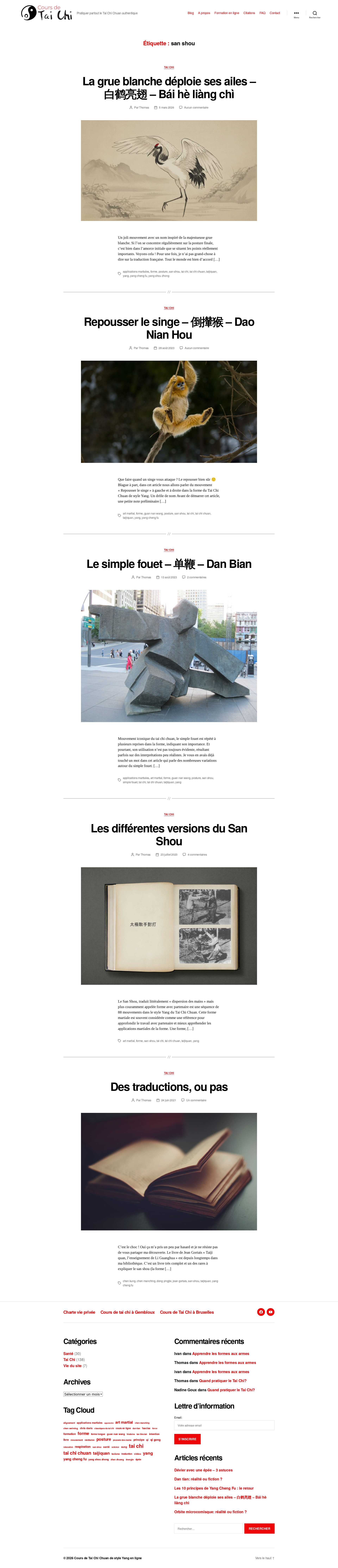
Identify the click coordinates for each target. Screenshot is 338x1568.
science (115, 1447)
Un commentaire (196, 1100)
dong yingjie (164, 1281)
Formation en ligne (226, 13)
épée (138, 1459)
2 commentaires (196, 577)
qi (147, 1440)
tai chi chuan (197, 271)
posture (163, 271)
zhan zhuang (117, 1459)
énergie (130, 1459)
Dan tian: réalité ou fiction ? (198, 1478)
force (154, 1428)
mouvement (77, 1439)
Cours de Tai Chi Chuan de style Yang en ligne (108, 1558)
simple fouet (130, 782)
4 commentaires (197, 854)
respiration (83, 1446)
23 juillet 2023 (169, 854)
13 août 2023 (169, 577)
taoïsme (116, 1453)
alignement (69, 1422)
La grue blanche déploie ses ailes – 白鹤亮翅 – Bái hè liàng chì (169, 87)
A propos (204, 13)
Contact (275, 13)
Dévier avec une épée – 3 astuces (203, 1469)
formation (69, 1434)
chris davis (86, 1428)
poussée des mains (122, 1439)
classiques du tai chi (104, 1428)
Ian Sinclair (142, 1434)
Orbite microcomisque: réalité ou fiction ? (210, 1511)
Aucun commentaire (196, 107)
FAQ (262, 13)
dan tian (136, 1428)
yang (126, 276)
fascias (146, 1428)
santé (106, 1447)
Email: (178, 1417)
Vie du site (72, 1365)
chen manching (146, 1281)
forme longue (98, 1434)
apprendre (109, 1423)
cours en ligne (123, 1428)
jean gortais (180, 1281)
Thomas (144, 107)
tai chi (184, 271)
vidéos (137, 1453)
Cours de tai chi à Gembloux (128, 1312)
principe (138, 1440)
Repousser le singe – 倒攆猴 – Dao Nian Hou (169, 327)
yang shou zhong (158, 276)
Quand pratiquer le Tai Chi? (223, 1380)
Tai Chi (169, 67)
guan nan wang (153, 513)
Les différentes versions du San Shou (169, 834)
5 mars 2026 (166, 107)
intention (154, 1434)
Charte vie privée (79, 1312)
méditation (90, 1439)
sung (124, 1447)
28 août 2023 (166, 348)
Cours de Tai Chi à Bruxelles (187, 1312)
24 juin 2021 (168, 1100)
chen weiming (70, 1428)
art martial (129, 513)
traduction (126, 1453)
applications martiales (136, 271)
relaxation (68, 1447)
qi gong (155, 1439)
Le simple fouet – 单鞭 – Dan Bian (169, 563)
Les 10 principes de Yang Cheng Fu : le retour (214, 1488)
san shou (174, 271)
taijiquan (211, 271)
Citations (249, 13)
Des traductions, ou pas (169, 1086)
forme (154, 271)
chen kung (129, 1281)
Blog (191, 13)
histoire (131, 1434)
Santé (68, 1353)
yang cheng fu (138, 276)
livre (66, 1440)
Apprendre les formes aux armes (220, 1353)
